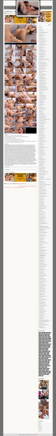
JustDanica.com (41, 187)
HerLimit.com (41, 165)
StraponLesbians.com (42, 288)
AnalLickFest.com (42, 47)
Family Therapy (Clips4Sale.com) (44, 119)
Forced (44, 348)
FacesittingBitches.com (42, 116)
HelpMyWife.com (41, 164)
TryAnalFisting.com (42, 314)
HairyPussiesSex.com (42, 159)
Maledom (46, 355)
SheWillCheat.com (42, 270)
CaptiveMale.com (41, 75)
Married (49, 355)
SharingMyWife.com (42, 269)
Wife (42, 375)
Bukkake (44, 338)
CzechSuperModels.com (43, 98)
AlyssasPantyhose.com (42, 41)
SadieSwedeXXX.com (42, 266)
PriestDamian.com (42, 258)
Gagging (47, 348)
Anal (17, 183)
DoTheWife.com (41, 107)
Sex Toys (43, 365)
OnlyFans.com (41, 244)
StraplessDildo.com (42, 278)
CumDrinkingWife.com (42, 96)
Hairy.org (40, 156)
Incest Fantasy (40, 352)
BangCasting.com (42, 53)
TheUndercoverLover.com (43, 305)
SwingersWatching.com (42, 296)
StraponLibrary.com (42, 290)
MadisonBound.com (42, 205)
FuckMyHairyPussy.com (43, 141)
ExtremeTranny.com (42, 114)
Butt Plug (50, 338)
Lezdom (40, 355)
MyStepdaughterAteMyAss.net (43, 226)
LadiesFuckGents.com (42, 190)
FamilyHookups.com (42, 120)
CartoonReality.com (42, 77)
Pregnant (40, 362)
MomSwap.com (41, 220)
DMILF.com (41, 105)
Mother (42, 358)
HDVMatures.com (42, 161)
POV (48, 361)
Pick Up (43, 361)
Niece (45, 358)
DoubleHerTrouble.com (42, 108)
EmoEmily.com (41, 111)
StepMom (44, 368)
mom (39, 358)
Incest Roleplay (41, 177)
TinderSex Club (7, 8)
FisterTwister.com (41, 134)
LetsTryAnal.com (41, 199)
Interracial (45, 352)
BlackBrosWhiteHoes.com (43, 63)
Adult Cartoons (43, 332)
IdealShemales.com (42, 174)
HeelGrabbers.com (42, 162)
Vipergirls (39, 430)
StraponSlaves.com (42, 293)
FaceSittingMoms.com (42, 117)
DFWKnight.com (41, 101)
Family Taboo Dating (15, 6)
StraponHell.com (41, 287)
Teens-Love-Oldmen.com (43, 299)
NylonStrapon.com (42, 238)
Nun (47, 358)
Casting (43, 339)
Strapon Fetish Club (44, 6)
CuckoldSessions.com (42, 95)
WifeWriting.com (41, 326)
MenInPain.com (41, 211)
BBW (45, 335)
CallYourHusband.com (42, 74)
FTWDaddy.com (41, 140)
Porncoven (40, 426)
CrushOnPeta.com (42, 90)
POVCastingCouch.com (42, 253)
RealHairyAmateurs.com (43, 264)
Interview (48, 352)
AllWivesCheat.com (42, 38)
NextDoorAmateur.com (42, 235)
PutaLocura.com (41, 263)
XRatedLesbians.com (42, 327)
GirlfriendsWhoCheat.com (43, 147)
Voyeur (40, 375)
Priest (43, 362)
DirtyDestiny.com (41, 102)
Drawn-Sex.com (41, 110)
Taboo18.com (41, 297)
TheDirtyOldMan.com (42, 302)
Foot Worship (40, 348)
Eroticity (39, 423)
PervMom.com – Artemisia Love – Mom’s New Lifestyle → (28, 186)
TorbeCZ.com (41, 308)
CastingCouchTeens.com (43, 83)
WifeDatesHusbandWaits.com (43, 324)
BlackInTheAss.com (42, 66)
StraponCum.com (41, 282)
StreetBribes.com (41, 294)
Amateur (47, 332)
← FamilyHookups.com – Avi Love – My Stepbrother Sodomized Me (14, 187)
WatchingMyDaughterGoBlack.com (44, 320)
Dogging (47, 342)
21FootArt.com (41, 29)
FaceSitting (40, 345)
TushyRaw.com (41, 315)
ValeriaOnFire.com (42, 317)
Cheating (46, 339)
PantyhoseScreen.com (42, 247)
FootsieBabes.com (42, 138)
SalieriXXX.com (41, 267)
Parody (40, 361)
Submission (43, 371)
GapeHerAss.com (42, 144)
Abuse (40, 332)
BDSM (48, 335)
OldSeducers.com (42, 241)
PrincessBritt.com (41, 260)
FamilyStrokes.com (42, 123)
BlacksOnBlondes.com (42, 68)
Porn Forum (40, 429)
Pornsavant (40, 427)
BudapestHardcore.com (42, 71)
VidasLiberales (41, 318)
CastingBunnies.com (42, 80)
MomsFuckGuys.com (42, 217)
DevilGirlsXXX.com (42, 99)
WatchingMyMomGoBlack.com (44, 321)
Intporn (39, 424)
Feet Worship (48, 345)
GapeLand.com (41, 146)
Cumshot (22, 183)
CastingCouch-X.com (42, 81)
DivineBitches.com (42, 104)
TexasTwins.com (41, 300)
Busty (46, 338)
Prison (45, 362)
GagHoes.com (41, 143)
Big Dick (19, 183)
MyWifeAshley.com (42, 229)
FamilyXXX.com (41, 126)
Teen (49, 371)
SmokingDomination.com (43, 275)
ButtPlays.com (41, 72)
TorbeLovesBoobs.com (42, 311)
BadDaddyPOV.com (42, 50)
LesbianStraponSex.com (43, 196)
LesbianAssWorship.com (43, 193)
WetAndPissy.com (42, 323)
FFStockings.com (41, 129)
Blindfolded (40, 338)
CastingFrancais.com (42, 84)
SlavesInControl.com (42, 273)
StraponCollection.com (42, 281)
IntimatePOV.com (41, 181)
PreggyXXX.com (41, 257)
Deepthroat (44, 342)
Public (48, 362)
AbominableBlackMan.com (43, 32)
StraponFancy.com (42, 284)
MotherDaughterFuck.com (43, 223)
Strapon (40, 371)
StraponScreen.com (42, 291)
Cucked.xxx (41, 92)
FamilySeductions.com (42, 122)
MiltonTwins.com (41, 214)
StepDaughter (40, 368)
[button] (20, 167)
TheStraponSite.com (42, 303)
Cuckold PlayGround (8, 6)
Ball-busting (40, 335)
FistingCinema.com (42, 135)
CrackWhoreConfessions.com (43, 89)
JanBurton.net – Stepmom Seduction (44, 184)
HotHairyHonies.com (42, 168)
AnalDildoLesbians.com (42, 44)
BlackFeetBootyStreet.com (43, 65)
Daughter (40, 342)
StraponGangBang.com (42, 285)
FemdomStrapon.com (42, 128)
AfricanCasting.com (42, 35)
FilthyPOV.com (41, 132)
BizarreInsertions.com (42, 62)
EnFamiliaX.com (41, 113)
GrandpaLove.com (42, 150)
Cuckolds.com (41, 93)
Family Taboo (44, 345)
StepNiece (48, 368)
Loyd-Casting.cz (41, 202)
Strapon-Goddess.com (42, 279)
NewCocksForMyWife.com (43, 232)
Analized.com (11, 183)
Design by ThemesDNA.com (33, 434)
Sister (45, 365)
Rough (40, 365)
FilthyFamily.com (41, 131)
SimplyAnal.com (41, 272)
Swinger (47, 371)
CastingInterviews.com (42, 86)
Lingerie (43, 355)
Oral (25, 183)
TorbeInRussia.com (42, 309)
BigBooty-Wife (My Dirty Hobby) (44, 59)
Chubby (49, 339)
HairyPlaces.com (41, 158)
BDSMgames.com (42, 56)
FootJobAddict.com (42, 137)
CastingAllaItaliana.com (42, 78)
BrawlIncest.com (41, 69)
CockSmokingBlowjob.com (43, 87)
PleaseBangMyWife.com (43, 250)
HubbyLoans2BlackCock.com (43, 171)
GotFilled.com (41, 149)
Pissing (46, 361)
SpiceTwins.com (41, 276)
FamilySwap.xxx (41, 125)
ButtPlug (40, 339)
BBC (43, 335)
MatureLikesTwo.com (42, 208)
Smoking (49, 365)
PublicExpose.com (42, 261)
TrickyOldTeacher (41, 312)
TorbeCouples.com (42, 306)
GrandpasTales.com (42, 153)
